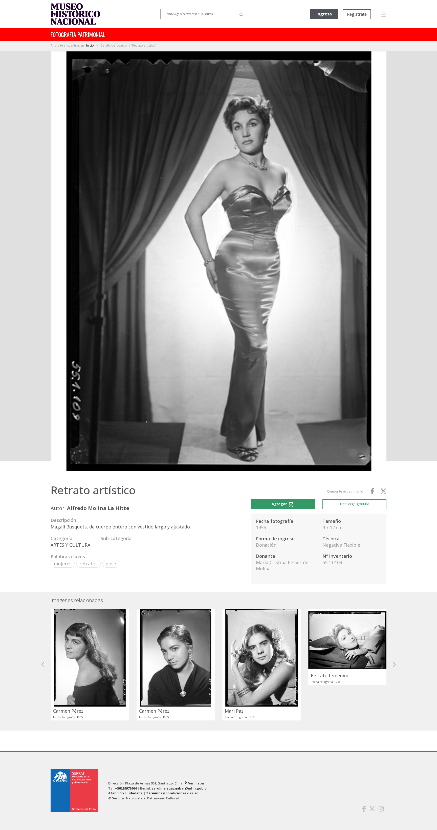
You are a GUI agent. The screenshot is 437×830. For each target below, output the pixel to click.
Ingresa (324, 14)
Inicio (90, 45)
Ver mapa (194, 783)
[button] (43, 664)
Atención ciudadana (125, 793)
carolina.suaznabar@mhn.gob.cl (179, 788)
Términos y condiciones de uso (172, 793)
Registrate (357, 14)
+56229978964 (126, 788)
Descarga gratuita (354, 503)
